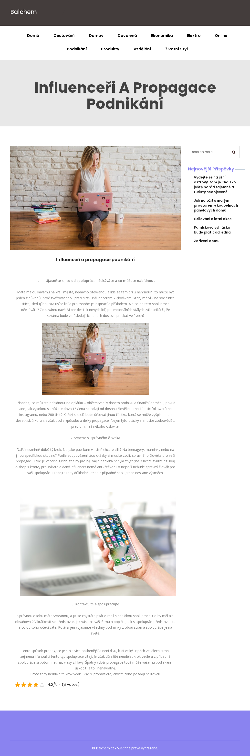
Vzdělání (142, 49)
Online (221, 35)
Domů (33, 35)
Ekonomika (162, 35)
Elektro (194, 35)
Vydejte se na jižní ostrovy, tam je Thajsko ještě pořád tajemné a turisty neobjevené (215, 184)
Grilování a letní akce (213, 218)
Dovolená (127, 35)
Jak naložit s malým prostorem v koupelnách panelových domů (216, 205)
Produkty (110, 49)
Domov (96, 35)
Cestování (64, 35)
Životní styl (176, 49)
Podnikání (77, 49)
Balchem (23, 12)
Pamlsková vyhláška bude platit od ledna (212, 230)
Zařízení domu (206, 240)
